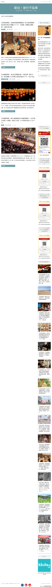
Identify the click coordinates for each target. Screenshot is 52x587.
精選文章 (3, 29)
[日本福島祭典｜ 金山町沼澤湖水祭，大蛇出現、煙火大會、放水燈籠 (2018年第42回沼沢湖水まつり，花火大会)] (18, 91)
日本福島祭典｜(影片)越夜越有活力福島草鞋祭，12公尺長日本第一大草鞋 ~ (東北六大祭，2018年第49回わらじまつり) (18, 121)
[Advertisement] (44, 104)
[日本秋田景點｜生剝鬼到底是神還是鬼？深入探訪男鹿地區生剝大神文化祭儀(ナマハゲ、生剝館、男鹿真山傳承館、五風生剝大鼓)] (18, 43)
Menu (3, 1)
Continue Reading (10, 67)
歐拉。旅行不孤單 (26, 8)
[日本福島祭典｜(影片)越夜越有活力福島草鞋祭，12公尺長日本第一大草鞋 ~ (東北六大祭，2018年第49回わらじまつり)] (18, 140)
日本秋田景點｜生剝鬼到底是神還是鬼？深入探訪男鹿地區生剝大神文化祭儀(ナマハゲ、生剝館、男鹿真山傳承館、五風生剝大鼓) (17, 25)
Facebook (44, 75)
